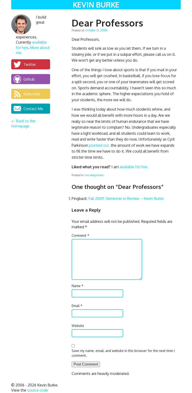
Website (78, 326)
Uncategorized (93, 175)
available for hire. (134, 167)
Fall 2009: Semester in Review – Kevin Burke (126, 198)
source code (37, 390)
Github (29, 79)
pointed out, (99, 145)
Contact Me (33, 108)
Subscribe (31, 93)
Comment (80, 235)
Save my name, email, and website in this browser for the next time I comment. (123, 353)
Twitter (29, 64)
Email (77, 306)
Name (77, 286)
